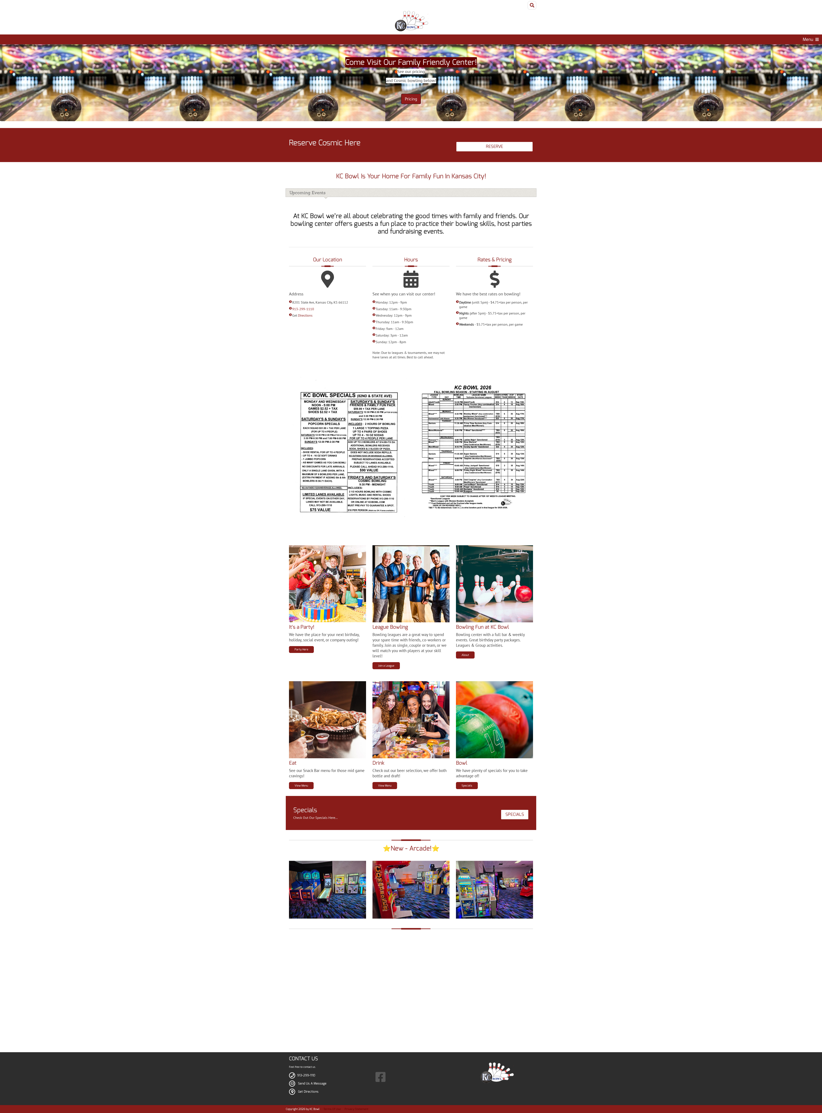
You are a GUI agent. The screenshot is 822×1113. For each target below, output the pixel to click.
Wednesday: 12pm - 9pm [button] (394, 315)
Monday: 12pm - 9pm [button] (391, 302)
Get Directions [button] (308, 1091)
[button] (411, 21)
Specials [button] (467, 785)
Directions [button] (305, 315)
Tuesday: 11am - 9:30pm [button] (393, 309)
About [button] (465, 655)
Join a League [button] (386, 666)
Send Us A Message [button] (312, 1083)
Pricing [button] (411, 99)
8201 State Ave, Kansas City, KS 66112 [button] (320, 302)
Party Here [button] (301, 649)
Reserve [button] (494, 146)
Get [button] (302, 315)
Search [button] (532, 5)
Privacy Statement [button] (356, 1109)
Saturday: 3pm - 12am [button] (392, 335)
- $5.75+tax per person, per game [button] (491, 324)
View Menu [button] (301, 785)
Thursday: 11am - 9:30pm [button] (394, 322)
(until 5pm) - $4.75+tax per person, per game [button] (493, 304)
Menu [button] (808, 39)
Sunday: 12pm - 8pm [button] (391, 342)
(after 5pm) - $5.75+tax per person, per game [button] (492, 315)
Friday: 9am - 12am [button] (390, 328)
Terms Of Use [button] (332, 1109)
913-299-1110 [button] (303, 309)
